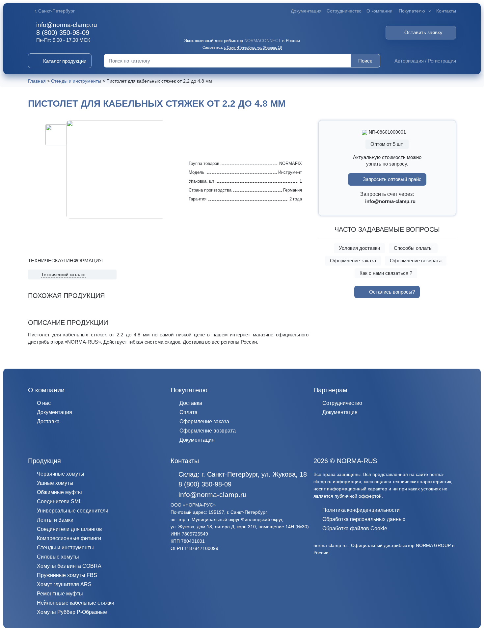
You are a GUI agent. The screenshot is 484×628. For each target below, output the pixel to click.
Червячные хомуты (60, 474)
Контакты (446, 10)
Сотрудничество (344, 10)
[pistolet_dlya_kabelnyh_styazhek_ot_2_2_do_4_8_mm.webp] (56, 134)
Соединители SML (59, 501)
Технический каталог (63, 274)
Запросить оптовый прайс (392, 179)
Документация (306, 10)
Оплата (188, 412)
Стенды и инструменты (65, 547)
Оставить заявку (423, 32)
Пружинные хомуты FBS (67, 575)
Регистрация (442, 61)
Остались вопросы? (392, 292)
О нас (44, 403)
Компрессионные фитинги (69, 538)
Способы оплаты (413, 248)
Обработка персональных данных (363, 519)
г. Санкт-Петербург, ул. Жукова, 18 (253, 47)
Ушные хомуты (55, 483)
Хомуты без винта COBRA (69, 566)
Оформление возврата (416, 260)
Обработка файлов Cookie (354, 528)
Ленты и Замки (55, 520)
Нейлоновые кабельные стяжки (75, 603)
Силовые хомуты (58, 557)
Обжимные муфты (59, 492)
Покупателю (412, 10)
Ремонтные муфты (60, 593)
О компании (379, 10)
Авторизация (409, 61)
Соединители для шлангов (69, 529)
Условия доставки (359, 248)
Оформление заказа (353, 260)
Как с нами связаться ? (386, 273)
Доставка (48, 421)
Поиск (365, 61)
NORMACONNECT (262, 40)
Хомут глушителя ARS (64, 584)
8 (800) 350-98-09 (62, 32)
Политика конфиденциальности (361, 510)
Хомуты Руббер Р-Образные (72, 612)
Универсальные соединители (72, 510)
